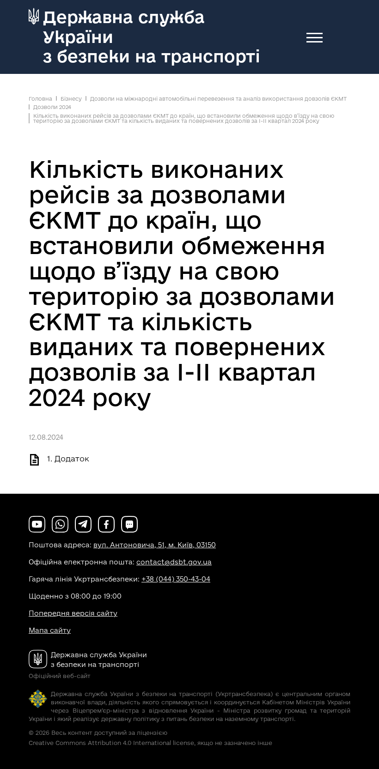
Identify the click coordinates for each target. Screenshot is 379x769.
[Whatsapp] (60, 523)
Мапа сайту (50, 630)
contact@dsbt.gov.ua (174, 562)
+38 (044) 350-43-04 (175, 579)
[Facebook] (106, 523)
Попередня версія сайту (73, 613)
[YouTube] (37, 523)
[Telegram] (83, 523)
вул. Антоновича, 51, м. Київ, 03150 (154, 545)
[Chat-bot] (129, 523)
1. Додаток (68, 458)
